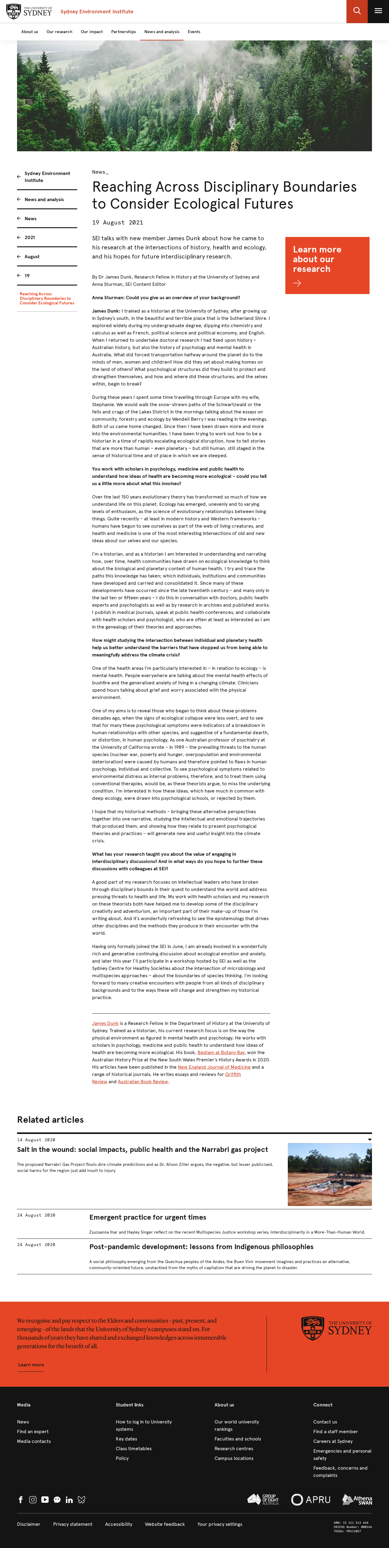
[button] (357, 11)
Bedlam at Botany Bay (221, 1052)
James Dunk (105, 1023)
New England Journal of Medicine (214, 1067)
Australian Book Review (143, 1081)
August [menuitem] (32, 256)
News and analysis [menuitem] (44, 199)
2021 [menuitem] (30, 237)
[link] (46, 1422)
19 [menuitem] (27, 276)
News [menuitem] (30, 218)
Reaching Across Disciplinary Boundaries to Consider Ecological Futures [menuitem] (47, 298)
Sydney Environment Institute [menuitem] (47, 176)
